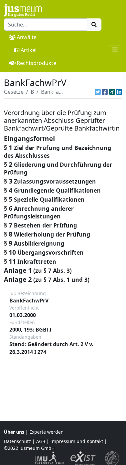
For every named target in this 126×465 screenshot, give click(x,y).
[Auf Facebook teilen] (105, 92)
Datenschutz (17, 441)
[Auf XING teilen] (112, 92)
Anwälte (27, 37)
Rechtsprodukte (36, 63)
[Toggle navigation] (115, 50)
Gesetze (14, 91)
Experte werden (46, 432)
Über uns (14, 432)
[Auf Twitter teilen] (98, 92)
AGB (40, 441)
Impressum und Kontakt (76, 441)
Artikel (29, 50)
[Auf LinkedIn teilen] (119, 92)
